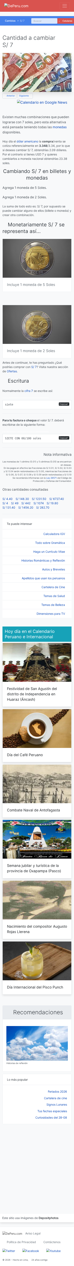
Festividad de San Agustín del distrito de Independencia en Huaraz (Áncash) (32, 694)
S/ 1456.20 (25, 507)
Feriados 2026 (57, 1091)
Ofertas (12, 371)
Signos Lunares (56, 1104)
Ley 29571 (51, 478)
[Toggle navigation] (65, 5)
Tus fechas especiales (52, 1111)
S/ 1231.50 (39, 499)
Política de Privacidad (21, 1242)
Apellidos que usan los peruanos (44, 578)
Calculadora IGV (54, 534)
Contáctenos (51, 1242)
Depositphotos (49, 1218)
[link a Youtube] (53, 1250)
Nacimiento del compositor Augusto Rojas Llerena (37, 929)
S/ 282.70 (42, 507)
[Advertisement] (37, 1163)
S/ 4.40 (7, 499)
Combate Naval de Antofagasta (33, 810)
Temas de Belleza (53, 605)
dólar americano (27, 141)
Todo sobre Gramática (50, 542)
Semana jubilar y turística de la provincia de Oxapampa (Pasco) (34, 868)
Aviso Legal (32, 1233)
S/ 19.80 (52, 503)
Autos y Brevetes (54, 569)
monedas (60, 127)
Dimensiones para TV (51, 613)
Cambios (10, 20)
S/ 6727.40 (56, 499)
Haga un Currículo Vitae (49, 551)
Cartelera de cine (55, 1098)
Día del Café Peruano (25, 755)
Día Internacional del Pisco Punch (35, 987)
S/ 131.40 (8, 507)
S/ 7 (34, 367)
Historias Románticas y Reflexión (43, 560)
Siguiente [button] (24, 95)
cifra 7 (28, 391)
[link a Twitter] (8, 1250)
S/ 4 (5, 503)
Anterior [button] (10, 95)
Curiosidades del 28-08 (51, 1117)
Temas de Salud (54, 596)
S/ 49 (14, 503)
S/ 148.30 (22, 499)
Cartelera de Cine (54, 587)
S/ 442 (25, 503)
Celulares (67, 21)
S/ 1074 (39, 503)
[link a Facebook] (30, 1250)
